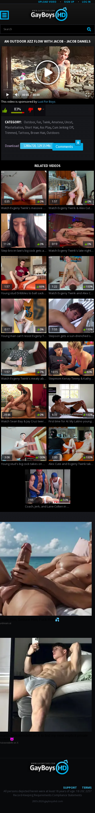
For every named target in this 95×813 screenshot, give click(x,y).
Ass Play (45, 127)
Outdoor (29, 122)
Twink (46, 122)
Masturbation (14, 127)
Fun (38, 122)
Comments (67, 146)
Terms (87, 787)
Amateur (57, 122)
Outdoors (53, 133)
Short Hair (31, 127)
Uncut (68, 122)
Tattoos (23, 133)
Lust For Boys (46, 102)
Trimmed (11, 133)
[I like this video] (5, 110)
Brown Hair (37, 133)
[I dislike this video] (30, 110)
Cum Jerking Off (62, 127)
